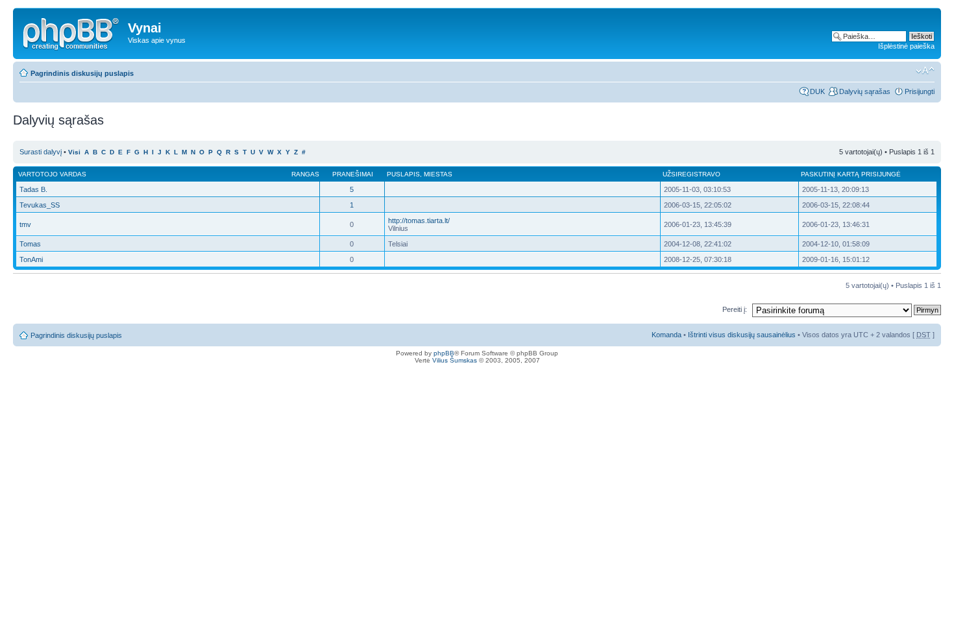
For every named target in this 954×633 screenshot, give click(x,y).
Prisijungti (920, 91)
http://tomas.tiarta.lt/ (419, 220)
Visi (74, 152)
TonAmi (31, 259)
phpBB (444, 353)
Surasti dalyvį (40, 152)
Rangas (305, 174)
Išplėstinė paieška (906, 46)
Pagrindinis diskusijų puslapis (82, 73)
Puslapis (403, 174)
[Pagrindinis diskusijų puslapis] (72, 32)
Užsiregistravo (691, 174)
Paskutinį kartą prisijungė (851, 174)
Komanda (666, 335)
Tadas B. (33, 189)
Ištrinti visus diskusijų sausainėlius (742, 335)
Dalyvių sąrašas (864, 91)
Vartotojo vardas (52, 174)
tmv (25, 224)
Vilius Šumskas (454, 360)
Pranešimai (352, 174)
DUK (817, 91)
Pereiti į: (734, 309)
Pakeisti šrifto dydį (925, 71)
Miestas (438, 174)
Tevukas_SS (39, 205)
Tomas (30, 244)
